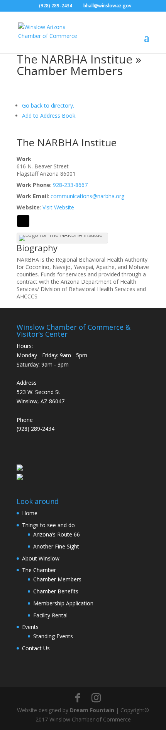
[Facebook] (77, 698)
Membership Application (63, 603)
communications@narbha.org (87, 196)
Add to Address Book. (49, 115)
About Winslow (40, 558)
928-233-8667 (70, 184)
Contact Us (36, 648)
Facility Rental (50, 615)
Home (29, 513)
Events (30, 627)
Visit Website (58, 207)
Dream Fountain (92, 710)
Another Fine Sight (56, 546)
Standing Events (53, 636)
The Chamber (39, 570)
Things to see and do (48, 525)
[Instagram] (96, 698)
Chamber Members (57, 579)
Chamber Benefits (55, 591)
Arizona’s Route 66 (56, 534)
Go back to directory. (48, 105)
